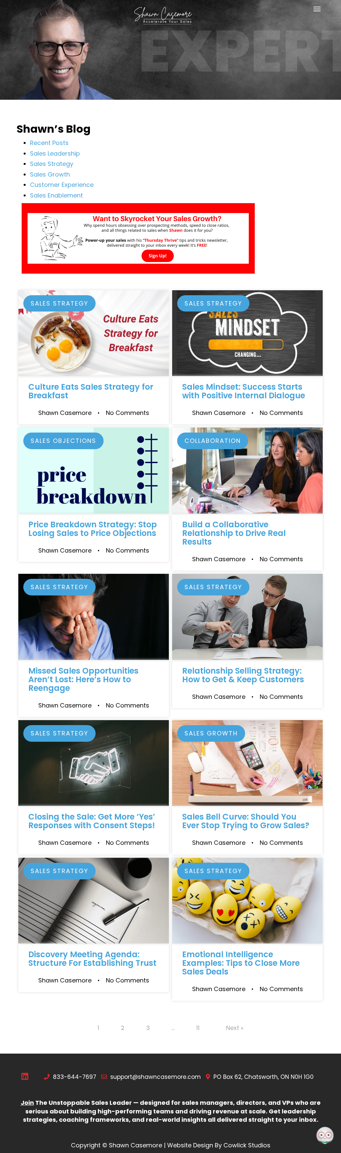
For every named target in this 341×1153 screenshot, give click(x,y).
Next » (234, 1028)
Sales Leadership (55, 153)
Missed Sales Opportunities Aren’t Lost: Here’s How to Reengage (83, 679)
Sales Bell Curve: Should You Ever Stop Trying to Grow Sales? (245, 821)
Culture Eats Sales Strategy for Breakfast (90, 391)
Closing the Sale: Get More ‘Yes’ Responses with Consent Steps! (91, 821)
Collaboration (212, 441)
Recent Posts (49, 143)
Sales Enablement (56, 195)
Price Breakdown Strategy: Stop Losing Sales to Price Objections (92, 529)
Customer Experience (62, 185)
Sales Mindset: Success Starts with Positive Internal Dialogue (243, 391)
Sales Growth (50, 174)
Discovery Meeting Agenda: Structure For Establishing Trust (92, 958)
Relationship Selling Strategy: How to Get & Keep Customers (243, 675)
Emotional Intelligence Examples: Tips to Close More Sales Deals (241, 963)
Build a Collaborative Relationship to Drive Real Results (234, 533)
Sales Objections (63, 441)
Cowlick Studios (246, 1145)
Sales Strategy (51, 164)
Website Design (190, 1145)
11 (197, 1028)
